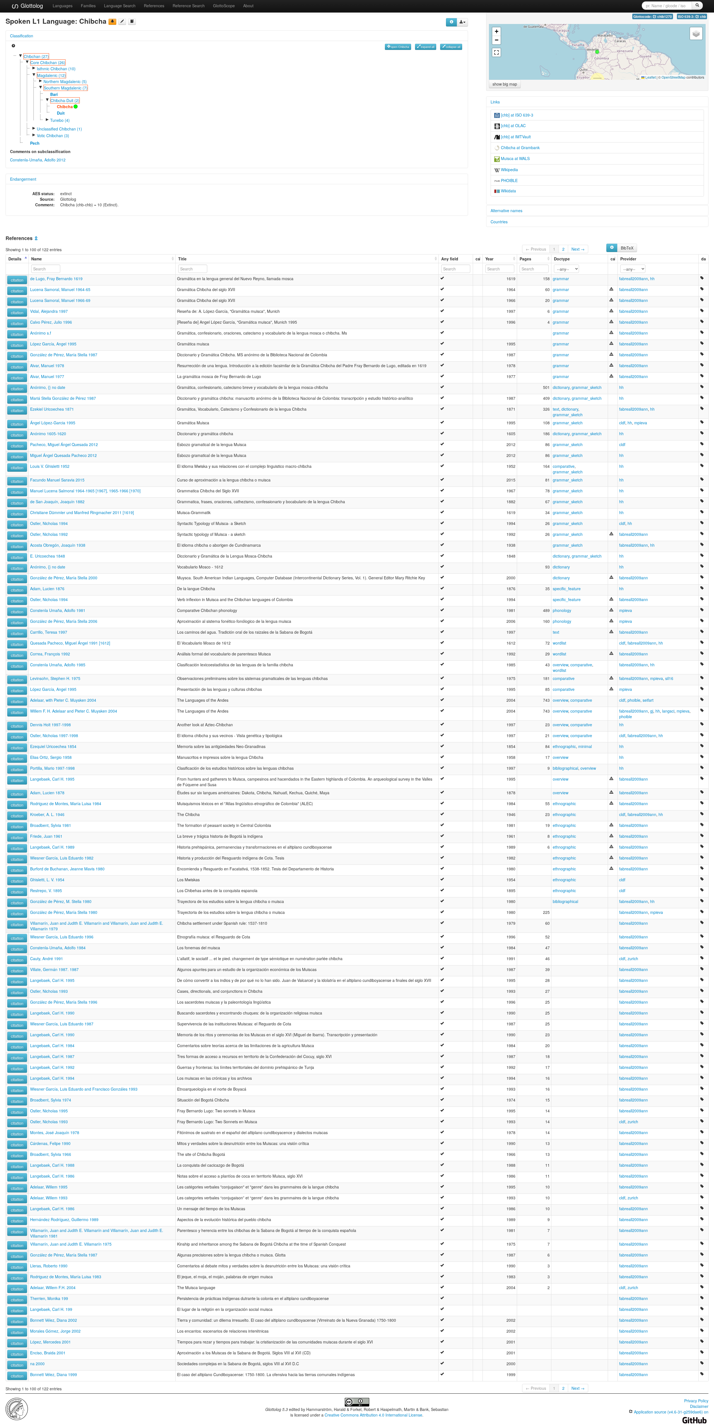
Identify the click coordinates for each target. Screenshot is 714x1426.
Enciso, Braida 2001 (48, 1352)
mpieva (640, 422)
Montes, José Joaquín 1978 (54, 1132)
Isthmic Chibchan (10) (56, 68)
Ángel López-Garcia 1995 (52, 422)
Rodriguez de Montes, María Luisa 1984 (65, 803)
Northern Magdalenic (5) (65, 81)
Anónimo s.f (40, 333)
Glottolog (31, 5)
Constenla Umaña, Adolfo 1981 (57, 610)
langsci (668, 711)
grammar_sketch (587, 387)
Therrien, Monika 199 (49, 1298)
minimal (585, 746)
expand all (427, 47)
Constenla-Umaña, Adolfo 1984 (58, 947)
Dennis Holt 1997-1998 (50, 724)
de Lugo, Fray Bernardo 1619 (56, 278)
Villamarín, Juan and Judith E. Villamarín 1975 (71, 1244)
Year (489, 259)
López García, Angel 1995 (53, 344)
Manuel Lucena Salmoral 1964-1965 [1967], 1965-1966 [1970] (85, 490)
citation (17, 280)
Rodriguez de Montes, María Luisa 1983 (65, 1276)
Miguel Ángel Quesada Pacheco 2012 (63, 455)
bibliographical (565, 768)
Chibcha (65, 106)
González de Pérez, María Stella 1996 (63, 1002)
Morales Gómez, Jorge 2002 (55, 1331)
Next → (578, 249)
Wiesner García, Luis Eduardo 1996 (61, 937)
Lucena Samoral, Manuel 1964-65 (60, 289)
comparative (564, 466)
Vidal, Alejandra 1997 (49, 311)
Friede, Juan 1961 (46, 836)
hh (652, 278)
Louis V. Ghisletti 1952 (49, 466)
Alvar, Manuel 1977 (47, 376)
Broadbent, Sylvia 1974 (50, 1100)
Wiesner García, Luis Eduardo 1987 (61, 1023)
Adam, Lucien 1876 (47, 588)
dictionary (561, 387)
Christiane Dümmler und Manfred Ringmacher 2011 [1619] (82, 512)
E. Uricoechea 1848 (47, 556)
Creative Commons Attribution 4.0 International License (373, 1415)
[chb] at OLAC (513, 125)
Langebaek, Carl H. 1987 (52, 1056)
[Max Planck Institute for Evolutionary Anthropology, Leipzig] (17, 1408)
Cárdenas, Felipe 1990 (50, 1143)
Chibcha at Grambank (520, 147)
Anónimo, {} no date (47, 387)
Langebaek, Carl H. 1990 (52, 1013)
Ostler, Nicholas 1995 (49, 1110)
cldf (622, 422)
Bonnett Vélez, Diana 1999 (53, 1374)
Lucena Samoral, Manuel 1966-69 (60, 300)
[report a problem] (112, 22)
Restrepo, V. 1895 (46, 890)
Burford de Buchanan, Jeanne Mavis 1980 (67, 868)
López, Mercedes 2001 (50, 1342)
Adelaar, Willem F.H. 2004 (53, 1287)
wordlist (559, 643)
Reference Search (189, 5)
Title (182, 259)
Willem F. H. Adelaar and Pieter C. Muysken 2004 (73, 711)
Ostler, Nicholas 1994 (49, 523)
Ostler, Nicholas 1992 (49, 534)
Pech (35, 143)
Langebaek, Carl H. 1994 (52, 1078)
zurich (633, 958)
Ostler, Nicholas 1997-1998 (54, 735)
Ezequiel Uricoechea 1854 (53, 746)
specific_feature (567, 588)
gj (651, 711)
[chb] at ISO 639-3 (516, 115)
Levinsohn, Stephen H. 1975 (55, 678)
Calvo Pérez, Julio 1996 (51, 322)
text (556, 409)
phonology (562, 610)
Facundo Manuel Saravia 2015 (57, 480)
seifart (648, 700)
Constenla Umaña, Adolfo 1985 (57, 664)
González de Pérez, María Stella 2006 (63, 621)
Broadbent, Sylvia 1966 (50, 1154)
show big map (505, 84)
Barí (54, 94)
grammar (561, 278)
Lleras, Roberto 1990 (48, 1265)
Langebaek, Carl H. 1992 (52, 1067)
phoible (634, 700)
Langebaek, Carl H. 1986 (52, 1176)
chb (702, 16)
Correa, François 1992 (50, 654)
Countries (499, 221)
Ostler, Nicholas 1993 (49, 991)
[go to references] (132, 22)
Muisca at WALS (515, 158)
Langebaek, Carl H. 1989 (52, 847)
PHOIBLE (509, 180)
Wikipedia (509, 169)
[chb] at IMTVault (515, 136)
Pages (525, 259)
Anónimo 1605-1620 (48, 433)
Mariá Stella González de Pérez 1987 (63, 398)
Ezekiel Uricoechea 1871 (52, 409)
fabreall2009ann (633, 278)
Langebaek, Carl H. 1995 (52, 779)
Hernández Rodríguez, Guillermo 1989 (64, 1219)
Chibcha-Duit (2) (64, 100)
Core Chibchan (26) (47, 62)
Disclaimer (699, 1406)
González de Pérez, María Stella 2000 (63, 577)
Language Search (120, 5)
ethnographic (564, 746)
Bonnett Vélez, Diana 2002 (53, 1320)
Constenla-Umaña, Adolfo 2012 (38, 160)
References (154, 5)
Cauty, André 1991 (46, 958)
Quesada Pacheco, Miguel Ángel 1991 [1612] (70, 643)
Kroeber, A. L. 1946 (47, 814)
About (248, 5)
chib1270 (664, 16)
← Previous (536, 249)
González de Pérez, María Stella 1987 (63, 354)
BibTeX (627, 248)
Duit (61, 113)
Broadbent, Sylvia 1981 (50, 825)
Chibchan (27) (36, 56)
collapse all (453, 47)
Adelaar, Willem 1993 (48, 1197)
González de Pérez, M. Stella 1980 (60, 901)
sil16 (669, 678)
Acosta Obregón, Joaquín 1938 (57, 545)
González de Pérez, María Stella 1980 (63, 912)
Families (88, 5)
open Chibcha (400, 47)
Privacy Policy (696, 1400)
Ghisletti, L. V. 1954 (47, 879)
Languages (63, 5)
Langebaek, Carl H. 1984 (52, 1045)
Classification (21, 35)
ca (478, 259)
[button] (597, 52)
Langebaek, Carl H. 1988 (52, 1165)
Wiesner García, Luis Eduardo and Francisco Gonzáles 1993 (84, 1089)
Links (495, 102)
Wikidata (508, 190)
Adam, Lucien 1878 (47, 792)
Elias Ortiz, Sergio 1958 (51, 757)
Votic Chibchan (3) (53, 135)
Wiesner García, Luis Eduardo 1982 (61, 858)
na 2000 (37, 1363)
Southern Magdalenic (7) (66, 88)
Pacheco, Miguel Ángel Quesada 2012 (64, 444)
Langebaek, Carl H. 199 (51, 1309)
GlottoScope (224, 5)
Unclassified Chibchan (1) (59, 129)
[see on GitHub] (122, 22)
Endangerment (23, 179)
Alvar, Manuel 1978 (47, 365)
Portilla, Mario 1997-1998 (52, 768)
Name (36, 259)
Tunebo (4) (60, 120)
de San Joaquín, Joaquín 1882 (57, 501)
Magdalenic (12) (51, 75)
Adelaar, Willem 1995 (48, 1187)
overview (560, 664)
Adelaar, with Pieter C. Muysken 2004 (63, 700)
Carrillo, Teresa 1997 (48, 632)
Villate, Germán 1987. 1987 (54, 969)
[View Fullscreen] (496, 52)
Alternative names (506, 210)
